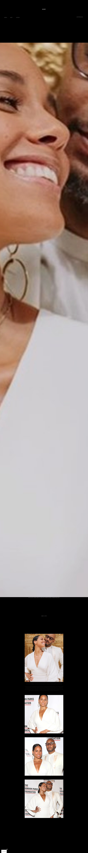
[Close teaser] (7, 849)
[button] (7, 13)
